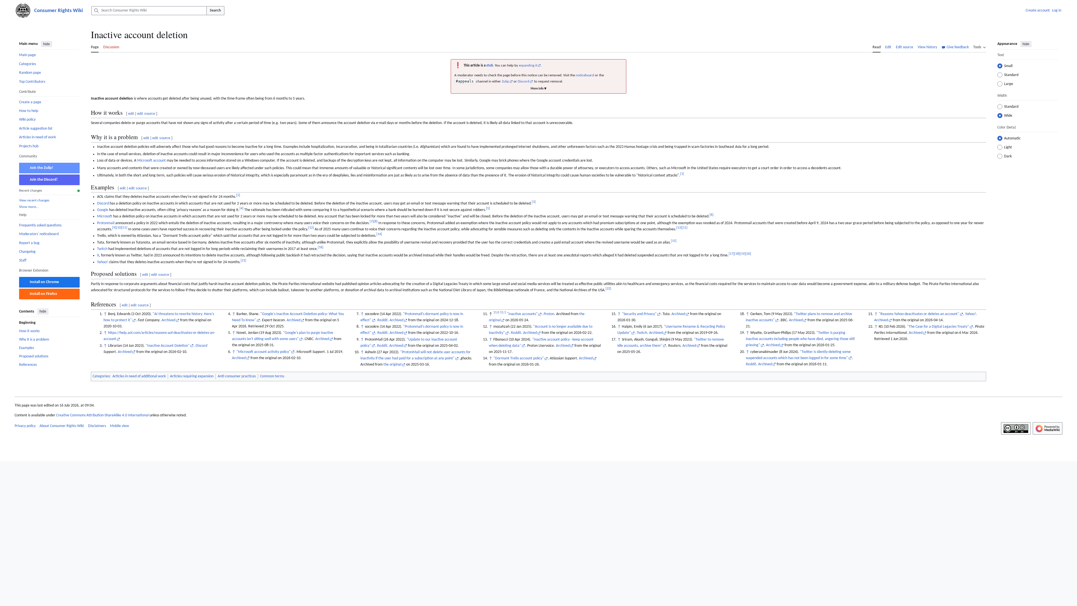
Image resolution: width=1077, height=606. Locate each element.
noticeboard (585, 75)
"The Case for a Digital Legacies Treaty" (938, 327)
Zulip (505, 81)
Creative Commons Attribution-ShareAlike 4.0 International (102, 415)
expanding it (528, 65)
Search (215, 10)
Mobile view (119, 426)
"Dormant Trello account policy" (518, 358)
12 (311, 227)
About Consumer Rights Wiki (62, 426)
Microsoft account (151, 161)
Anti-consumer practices (237, 376)
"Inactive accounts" (522, 314)
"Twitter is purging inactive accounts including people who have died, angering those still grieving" (800, 339)
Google (102, 210)
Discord (523, 81)
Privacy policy (25, 426)
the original (392, 364)
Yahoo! (102, 262)
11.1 (503, 312)
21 (243, 260)
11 (124, 227)
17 (731, 254)
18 (737, 254)
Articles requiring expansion (191, 376)
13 (679, 227)
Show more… (28, 207)
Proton (549, 314)
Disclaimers (97, 426)
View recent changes (34, 200)
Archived (168, 320)
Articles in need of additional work (139, 376)
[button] (979, 47)
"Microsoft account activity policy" (263, 352)
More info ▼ (538, 88)
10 (119, 227)
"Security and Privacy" (639, 314)
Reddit (382, 320)
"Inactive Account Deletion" (168, 346)
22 (608, 288)
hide (46, 44)
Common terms (272, 376)
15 (673, 241)
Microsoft (104, 216)
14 (379, 234)
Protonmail (105, 223)
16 (320, 247)
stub (489, 65)
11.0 (496, 312)
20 (748, 254)
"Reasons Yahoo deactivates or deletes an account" (919, 314)
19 (742, 254)
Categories (101, 376)
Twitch (102, 249)
